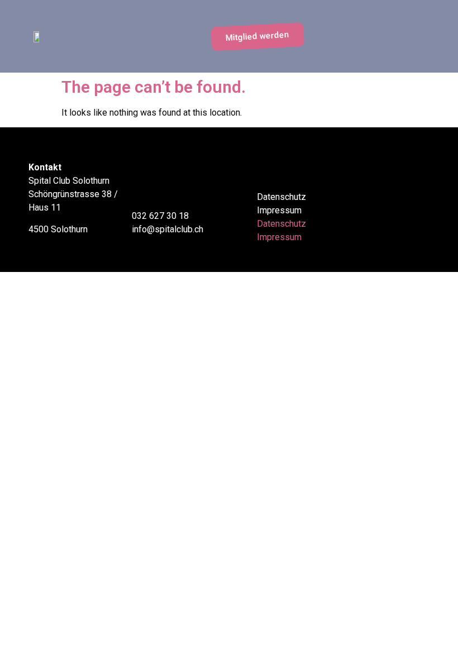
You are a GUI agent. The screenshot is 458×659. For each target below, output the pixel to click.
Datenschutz (281, 197)
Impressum (279, 210)
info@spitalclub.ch (167, 229)
